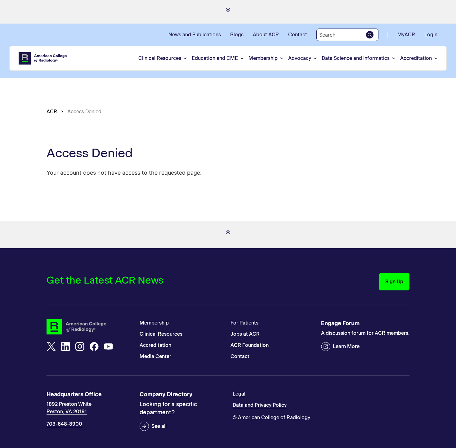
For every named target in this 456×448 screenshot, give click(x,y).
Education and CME (215, 58)
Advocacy (299, 58)
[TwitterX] (51, 346)
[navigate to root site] (88, 326)
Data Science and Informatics (356, 58)
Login (430, 35)
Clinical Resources (159, 58)
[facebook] (94, 346)
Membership (263, 58)
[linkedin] (65, 346)
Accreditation (416, 58)
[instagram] (79, 346)
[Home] (43, 58)
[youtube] (108, 346)
